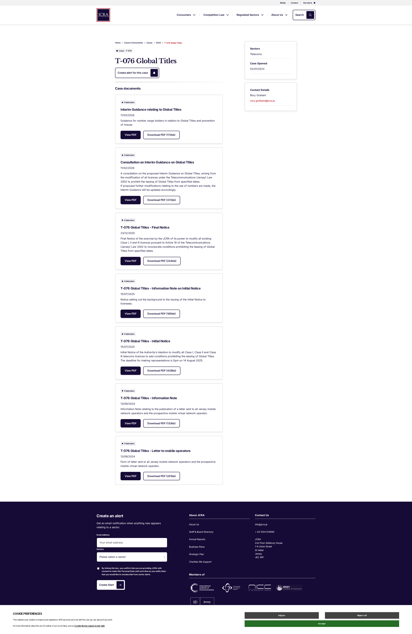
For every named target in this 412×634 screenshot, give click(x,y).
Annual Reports (197, 539)
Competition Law (214, 14)
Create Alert (106, 584)
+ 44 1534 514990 (264, 531)
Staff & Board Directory (201, 531)
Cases (149, 42)
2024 (158, 42)
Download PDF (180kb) (161, 313)
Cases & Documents (133, 42)
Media (283, 3)
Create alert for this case (133, 72)
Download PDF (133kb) (161, 423)
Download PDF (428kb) (161, 370)
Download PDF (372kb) (161, 200)
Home (118, 42)
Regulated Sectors (248, 14)
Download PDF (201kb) (161, 476)
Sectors (100, 549)
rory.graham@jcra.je (262, 100)
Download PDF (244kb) (161, 260)
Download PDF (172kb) (161, 134)
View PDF (130, 134)
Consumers (184, 14)
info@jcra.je (261, 524)
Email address (103, 535)
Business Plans (197, 546)
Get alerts (308, 3)
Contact (294, 3)
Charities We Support (200, 561)
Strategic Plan (196, 554)
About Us (277, 14)
